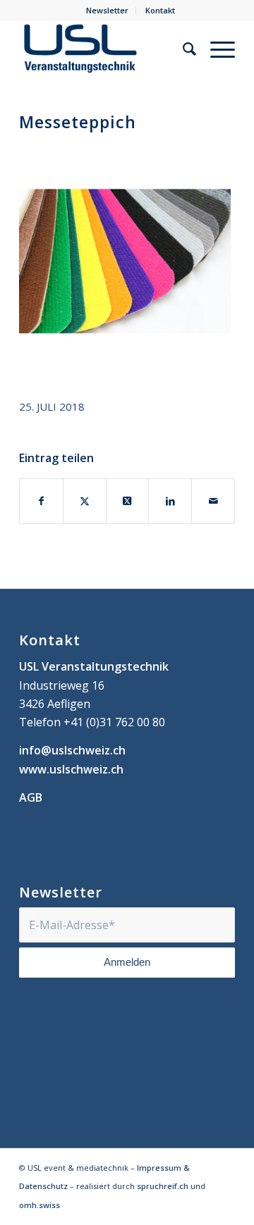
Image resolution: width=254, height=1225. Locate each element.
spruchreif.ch (162, 1186)
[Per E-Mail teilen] (213, 501)
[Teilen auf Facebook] (41, 501)
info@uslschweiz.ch (72, 750)
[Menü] (215, 48)
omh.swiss (39, 1205)
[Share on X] (128, 501)
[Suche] (182, 48)
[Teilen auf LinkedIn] (170, 501)
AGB (30, 797)
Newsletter (107, 10)
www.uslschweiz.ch (71, 769)
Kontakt (160, 10)
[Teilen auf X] (85, 501)
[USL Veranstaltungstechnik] (105, 48)
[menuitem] (107, 10)
